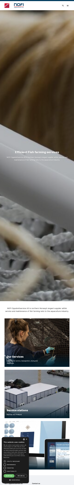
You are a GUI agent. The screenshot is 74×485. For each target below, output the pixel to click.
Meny (67, 5)
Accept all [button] (9, 476)
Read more (6, 457)
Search (63, 5)
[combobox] (24, 439)
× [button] (26, 439)
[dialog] (15, 460)
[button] (15, 480)
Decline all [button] (21, 476)
